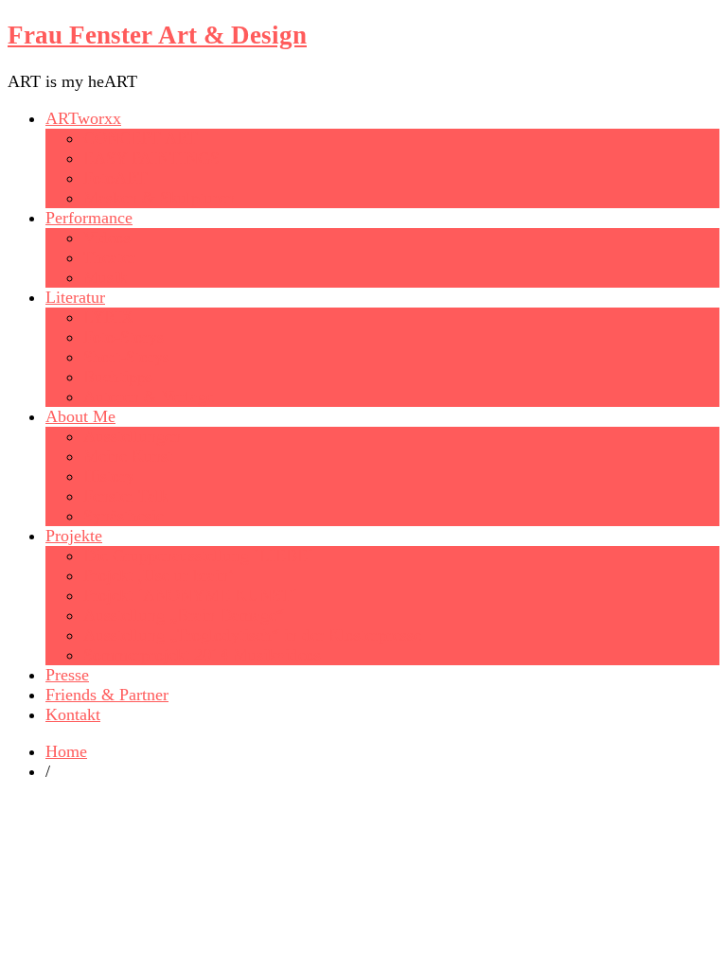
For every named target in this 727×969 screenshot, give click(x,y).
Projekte (73, 535)
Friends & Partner (106, 694)
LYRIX (108, 317)
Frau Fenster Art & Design (157, 35)
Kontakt (72, 714)
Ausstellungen (132, 436)
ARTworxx (83, 118)
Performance (89, 217)
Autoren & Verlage (148, 396)
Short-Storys (126, 356)
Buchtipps (117, 376)
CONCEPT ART (140, 138)
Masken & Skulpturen (159, 197)
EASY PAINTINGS (151, 158)
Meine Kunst (127, 456)
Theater (109, 257)
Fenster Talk (125, 495)
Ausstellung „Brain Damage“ (183, 615)
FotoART (115, 177)
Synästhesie (123, 515)
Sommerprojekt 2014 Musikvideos (202, 654)
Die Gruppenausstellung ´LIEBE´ (198, 555)
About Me (80, 416)
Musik (105, 277)
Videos (107, 237)
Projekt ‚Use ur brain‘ (158, 575)
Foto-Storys (123, 336)
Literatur (75, 297)
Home (66, 751)
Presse (67, 674)
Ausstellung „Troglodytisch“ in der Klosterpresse (252, 634)
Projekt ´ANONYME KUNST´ (190, 595)
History (108, 476)
